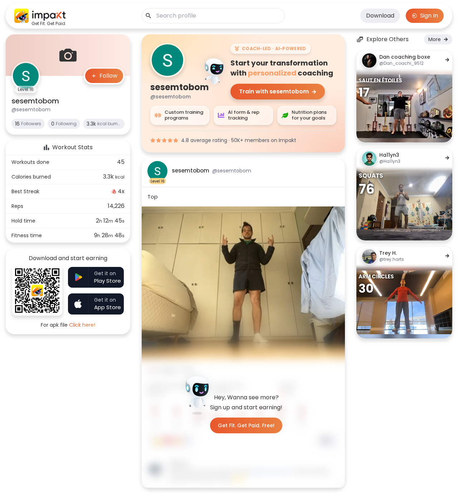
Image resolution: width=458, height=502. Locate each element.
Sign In (429, 15)
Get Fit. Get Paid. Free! (246, 425)
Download (380, 15)
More (434, 39)
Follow (108, 76)
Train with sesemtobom (274, 91)
